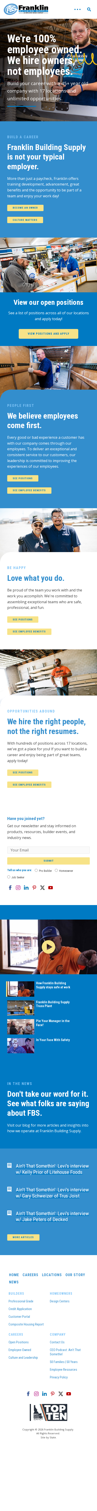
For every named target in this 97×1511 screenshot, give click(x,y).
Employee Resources (63, 1370)
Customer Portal (19, 1317)
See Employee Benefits (29, 490)
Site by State (48, 1437)
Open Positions (19, 1342)
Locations (52, 1275)
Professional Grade (21, 1301)
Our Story (75, 1275)
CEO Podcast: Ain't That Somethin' (65, 1352)
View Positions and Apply (48, 333)
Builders (16, 1294)
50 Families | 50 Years (64, 1362)
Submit (49, 860)
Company (58, 1335)
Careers (30, 1275)
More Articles (23, 1237)
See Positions (23, 478)
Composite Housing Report (26, 1324)
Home (14, 1275)
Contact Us (57, 1342)
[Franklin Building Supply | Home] (26, 9)
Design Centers (59, 1301)
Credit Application (20, 1309)
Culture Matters (25, 220)
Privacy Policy (59, 1377)
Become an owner (25, 207)
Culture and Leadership (23, 1358)
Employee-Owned (20, 1350)
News (14, 1282)
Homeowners (61, 1294)
